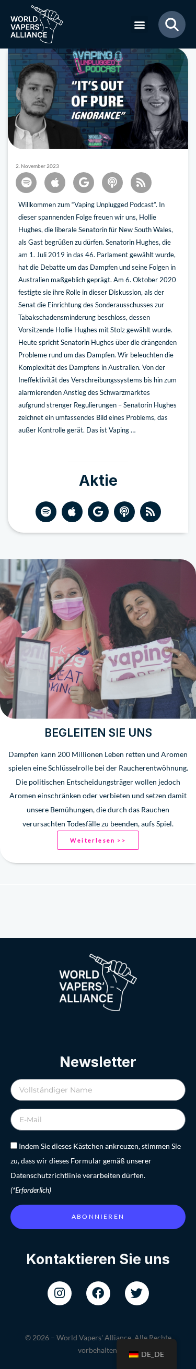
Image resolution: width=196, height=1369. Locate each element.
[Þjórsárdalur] (137, 1293)
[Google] (98, 511)
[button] (139, 24)
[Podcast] (124, 511)
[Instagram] (60, 1293)
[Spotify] (46, 511)
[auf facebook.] (98, 1293)
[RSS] (150, 511)
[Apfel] (72, 511)
